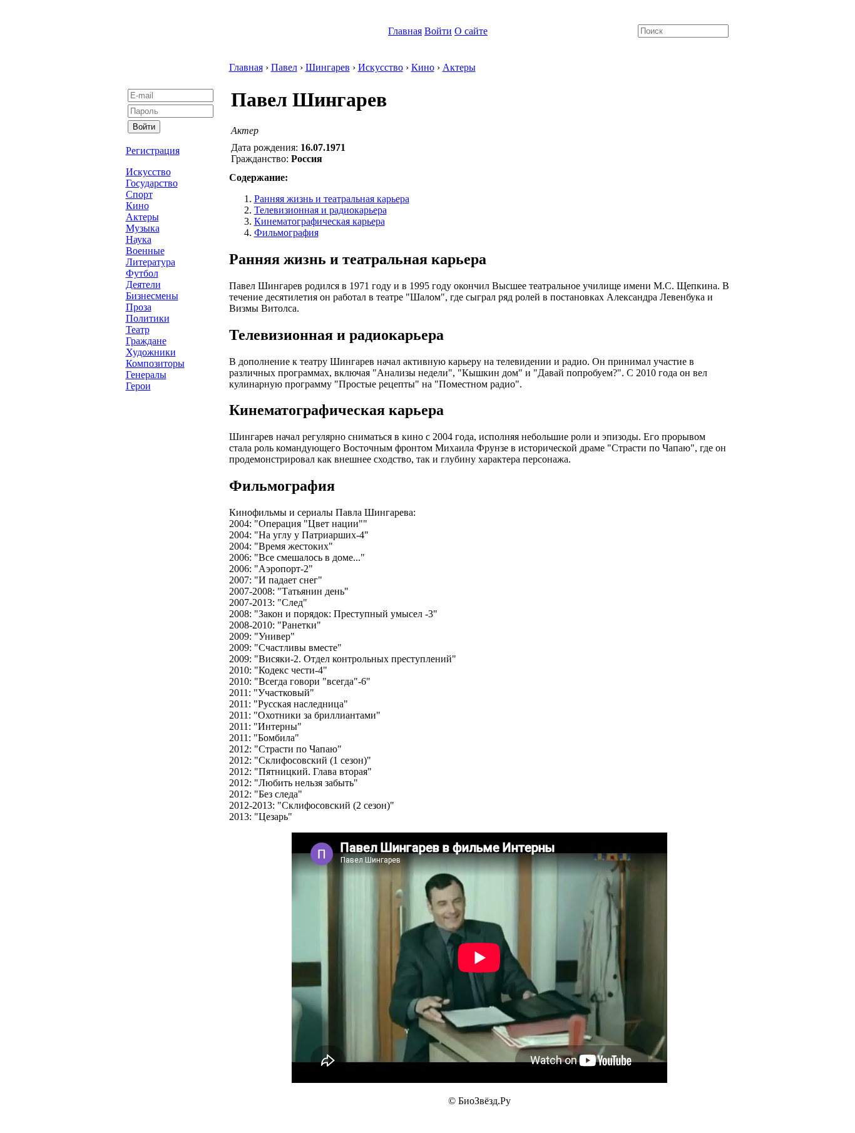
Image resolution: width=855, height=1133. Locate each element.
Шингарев (327, 67)
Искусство (148, 172)
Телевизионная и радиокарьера (320, 210)
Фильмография (286, 232)
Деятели (143, 284)
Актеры (142, 217)
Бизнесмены (152, 295)
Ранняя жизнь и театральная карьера (331, 198)
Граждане (146, 341)
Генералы (146, 374)
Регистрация (153, 150)
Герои (138, 386)
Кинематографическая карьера (319, 221)
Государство (152, 183)
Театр (138, 329)
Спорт (139, 194)
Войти (438, 31)
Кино (137, 205)
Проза (138, 307)
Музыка (143, 228)
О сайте (471, 31)
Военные (145, 250)
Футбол (142, 273)
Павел (284, 67)
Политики (148, 318)
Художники (151, 352)
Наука (138, 239)
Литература (150, 262)
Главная (405, 31)
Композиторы (155, 363)
